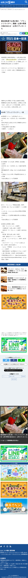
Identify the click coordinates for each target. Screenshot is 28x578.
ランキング (8, 6)
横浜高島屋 (14, 379)
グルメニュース (6, 376)
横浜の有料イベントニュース (15, 376)
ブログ (2, 6)
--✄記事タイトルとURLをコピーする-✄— (9, 34)
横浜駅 (23, 376)
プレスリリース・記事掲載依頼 (20, 554)
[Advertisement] (14, 14)
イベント (19, 6)
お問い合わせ (24, 552)
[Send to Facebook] (23, 33)
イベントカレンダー (6, 554)
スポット (25, 6)
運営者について (4, 552)
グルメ (14, 6)
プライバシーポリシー (14, 552)
